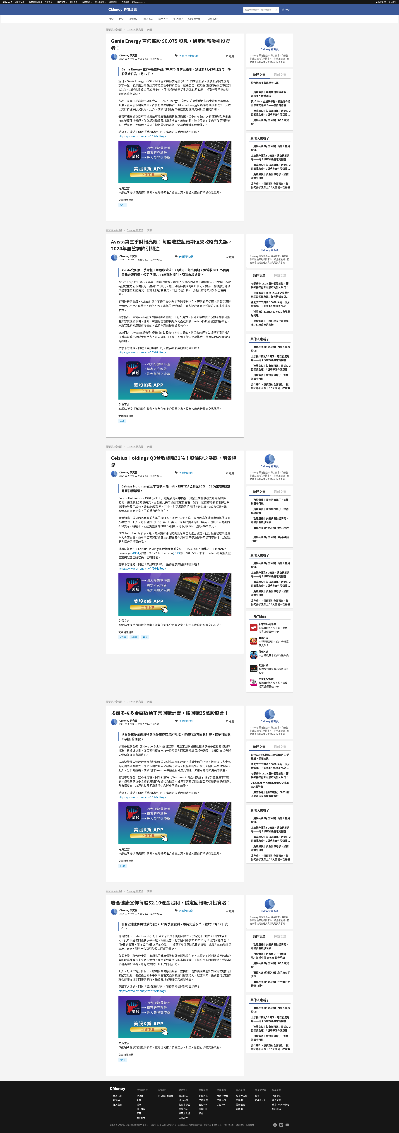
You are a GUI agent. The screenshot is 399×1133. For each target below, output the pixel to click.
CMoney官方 (195, 19)
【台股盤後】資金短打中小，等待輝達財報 (269, 511)
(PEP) (176, 553)
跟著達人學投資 (114, 29)
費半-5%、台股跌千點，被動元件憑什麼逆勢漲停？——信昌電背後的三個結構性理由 (270, 103)
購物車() (382, 2)
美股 (120, 19)
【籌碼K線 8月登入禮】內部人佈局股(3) (270, 148)
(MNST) (135, 553)
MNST (134, 637)
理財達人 (148, 19)
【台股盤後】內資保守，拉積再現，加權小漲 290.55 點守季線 (268, 956)
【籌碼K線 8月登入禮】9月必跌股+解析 (270, 539)
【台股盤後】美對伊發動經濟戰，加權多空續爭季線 (269, 94)
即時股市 (61, 2)
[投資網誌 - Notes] (123, 10)
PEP (145, 637)
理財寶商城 (19, 2)
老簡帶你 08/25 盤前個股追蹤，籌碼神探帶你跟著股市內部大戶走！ (269, 775)
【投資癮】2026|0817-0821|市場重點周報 (270, 313)
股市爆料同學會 (35, 2)
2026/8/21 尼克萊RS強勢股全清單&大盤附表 (270, 785)
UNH (122, 1059)
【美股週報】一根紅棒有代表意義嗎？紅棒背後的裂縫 (269, 323)
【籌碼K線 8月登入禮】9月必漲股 (270, 528)
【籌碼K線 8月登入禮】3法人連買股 (270, 122)
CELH (123, 637)
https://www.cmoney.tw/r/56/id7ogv (142, 136)
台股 (110, 19)
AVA (122, 421)
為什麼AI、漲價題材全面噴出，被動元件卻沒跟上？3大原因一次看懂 (270, 185)
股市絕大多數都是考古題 (265, 83)
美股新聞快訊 (192, 55)
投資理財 (48, 2)
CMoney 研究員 (135, 29)
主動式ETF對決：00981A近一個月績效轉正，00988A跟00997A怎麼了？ (270, 304)
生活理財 (178, 19)
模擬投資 (86, 2)
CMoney (6, 2)
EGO (122, 865)
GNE (122, 204)
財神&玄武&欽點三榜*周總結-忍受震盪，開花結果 (270, 757)
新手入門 (163, 19)
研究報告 (133, 19)
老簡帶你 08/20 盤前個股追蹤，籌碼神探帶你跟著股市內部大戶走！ (269, 285)
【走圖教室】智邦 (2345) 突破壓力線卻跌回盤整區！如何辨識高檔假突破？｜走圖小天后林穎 (270, 295)
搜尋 (276, 10)
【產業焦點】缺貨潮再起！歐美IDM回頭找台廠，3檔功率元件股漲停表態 (271, 113)
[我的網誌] (286, 10)
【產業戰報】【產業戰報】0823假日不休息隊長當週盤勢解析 (270, 794)
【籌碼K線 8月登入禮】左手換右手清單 (270, 974)
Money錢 (213, 19)
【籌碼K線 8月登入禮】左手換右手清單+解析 (270, 984)
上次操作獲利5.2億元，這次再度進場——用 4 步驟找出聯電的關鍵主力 (270, 157)
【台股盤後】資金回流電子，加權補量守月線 (269, 176)
